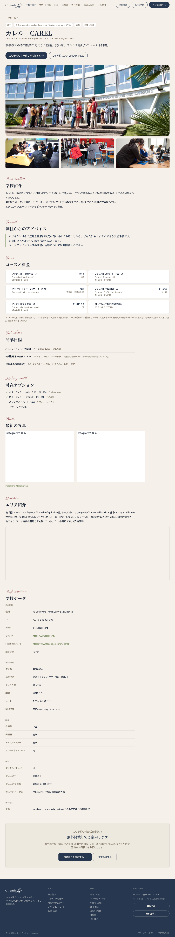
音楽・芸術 (52, 910)
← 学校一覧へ (11, 17)
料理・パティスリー (56, 902)
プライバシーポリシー (147, 933)
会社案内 (102, 4)
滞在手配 (75, 4)
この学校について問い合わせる (68, 55)
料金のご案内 (96, 902)
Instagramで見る (15, 433)
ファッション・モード (56, 906)
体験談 (65, 4)
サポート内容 (45, 4)
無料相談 (123, 4)
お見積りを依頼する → (75, 857)
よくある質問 (88, 4)
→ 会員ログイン (159, 4)
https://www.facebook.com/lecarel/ (51, 643)
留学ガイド (95, 894)
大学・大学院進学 (55, 898)
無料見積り (140, 4)
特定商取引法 (164, 933)
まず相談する (105, 857)
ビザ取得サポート (98, 898)
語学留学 (52, 894)
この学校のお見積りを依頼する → (26, 55)
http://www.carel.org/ (44, 635)
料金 (56, 4)
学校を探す (31, 4)
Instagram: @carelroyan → (17, 485)
